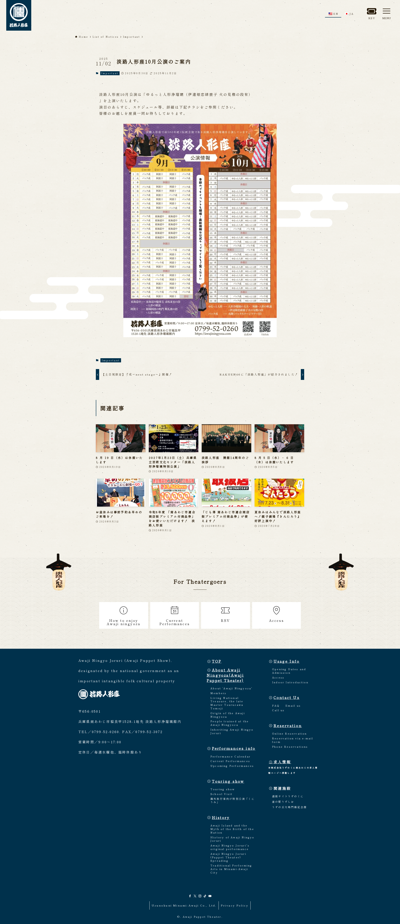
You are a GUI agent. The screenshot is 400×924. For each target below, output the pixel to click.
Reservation (288, 725)
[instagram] (200, 896)
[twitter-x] (195, 896)
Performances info (233, 748)
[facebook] (190, 896)
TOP (216, 661)
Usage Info (287, 661)
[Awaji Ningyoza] (18, 15)
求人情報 (282, 761)
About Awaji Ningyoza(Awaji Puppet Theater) (225, 675)
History (221, 817)
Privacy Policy (234, 905)
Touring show (228, 781)
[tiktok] (205, 896)
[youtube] (210, 896)
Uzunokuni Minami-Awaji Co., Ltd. (184, 905)
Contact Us (287, 697)
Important (109, 73)
